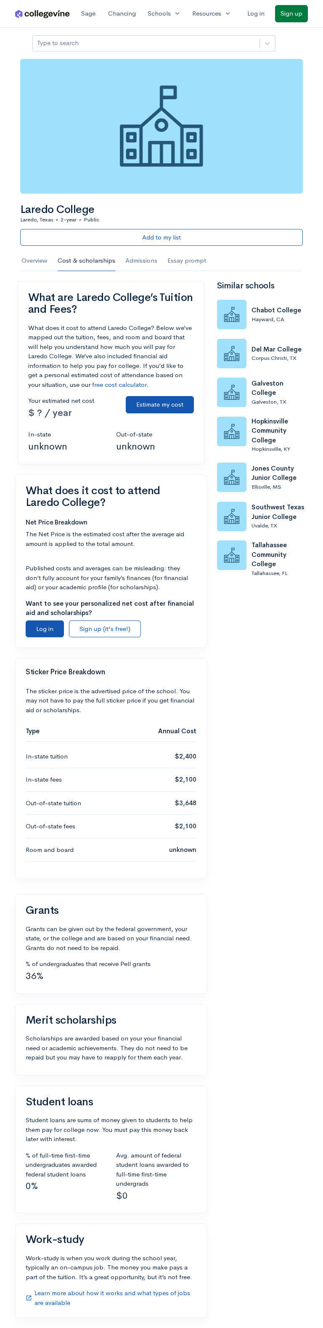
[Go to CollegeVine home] (42, 14)
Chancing (122, 13)
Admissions (141, 260)
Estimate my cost (159, 404)
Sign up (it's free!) (104, 629)
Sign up (291, 13)
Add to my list (161, 237)
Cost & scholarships (86, 260)
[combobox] (38, 43)
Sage (88, 13)
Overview (34, 260)
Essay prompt (186, 260)
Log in (256, 13)
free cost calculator (119, 385)
